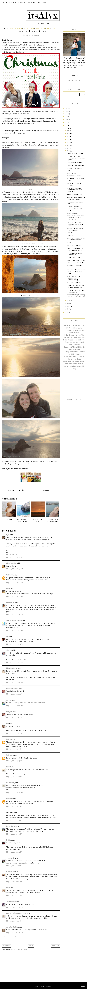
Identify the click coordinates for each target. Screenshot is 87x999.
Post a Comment (10, 937)
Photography (42, 2)
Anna (8, 636)
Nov (68, 133)
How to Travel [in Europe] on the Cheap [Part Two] (76, 261)
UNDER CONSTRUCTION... (75, 194)
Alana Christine (11, 563)
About (5, 2)
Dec (68, 131)
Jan (68, 309)
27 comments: (45, 490)
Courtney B (10, 858)
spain (48, 28)
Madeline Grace (11, 668)
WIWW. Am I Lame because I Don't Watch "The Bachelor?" (75, 217)
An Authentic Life (12, 927)
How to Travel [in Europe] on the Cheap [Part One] (76, 295)
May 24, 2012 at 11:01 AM (14, 630)
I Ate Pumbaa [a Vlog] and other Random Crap (75, 286)
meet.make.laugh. (12, 688)
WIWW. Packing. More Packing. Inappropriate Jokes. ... (76, 158)
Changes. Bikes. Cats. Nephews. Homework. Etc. (75, 224)
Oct (68, 136)
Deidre (8, 840)
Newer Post (6, 946)
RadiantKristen (11, 826)
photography (40, 28)
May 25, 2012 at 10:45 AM (14, 907)
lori (7, 723)
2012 (66, 128)
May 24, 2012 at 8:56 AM (14, 557)
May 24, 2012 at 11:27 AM (14, 662)
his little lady (10, 783)
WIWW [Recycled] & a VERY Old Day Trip (75, 291)
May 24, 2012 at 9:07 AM (14, 583)
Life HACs (21, 2)
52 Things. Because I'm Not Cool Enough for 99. (76, 239)
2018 (66, 111)
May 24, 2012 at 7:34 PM (14, 820)
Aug (68, 142)
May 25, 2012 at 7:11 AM (14, 895)
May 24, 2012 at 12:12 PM (14, 694)
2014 (66, 122)
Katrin (8, 589)
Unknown (9, 575)
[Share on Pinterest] (22, 490)
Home (31, 946)
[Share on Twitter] (19, 490)
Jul (68, 145)
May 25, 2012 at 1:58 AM (14, 882)
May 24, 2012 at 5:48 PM (14, 792)
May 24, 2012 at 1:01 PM (14, 717)
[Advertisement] (19, 968)
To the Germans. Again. (75, 153)
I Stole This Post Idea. (74, 162)
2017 (66, 114)
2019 (66, 108)
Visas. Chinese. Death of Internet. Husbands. (75, 249)
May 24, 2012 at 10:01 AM (14, 614)
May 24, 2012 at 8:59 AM (14, 569)
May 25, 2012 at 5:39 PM (14, 921)
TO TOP (83, 987)
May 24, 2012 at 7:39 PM (14, 834)
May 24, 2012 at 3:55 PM (14, 761)
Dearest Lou (10, 872)
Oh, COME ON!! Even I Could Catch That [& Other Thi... (76, 271)
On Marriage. (71, 173)
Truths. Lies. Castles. (74, 257)
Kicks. (69, 242)
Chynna (9, 650)
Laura (8, 888)
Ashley (8, 700)
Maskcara (31, 2)
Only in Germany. (73, 213)
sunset (54, 28)
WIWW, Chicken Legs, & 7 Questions (75, 254)
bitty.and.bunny (11, 554)
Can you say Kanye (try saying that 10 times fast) (75, 208)
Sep (68, 139)
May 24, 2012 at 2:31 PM (14, 749)
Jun (68, 148)
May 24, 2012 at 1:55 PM (14, 733)
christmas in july (16, 28)
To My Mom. (70, 235)
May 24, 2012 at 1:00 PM (14, 706)
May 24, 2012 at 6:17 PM (14, 806)
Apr (68, 300)
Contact (12, 2)
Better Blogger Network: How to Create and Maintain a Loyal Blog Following (74, 342)
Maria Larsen (10, 602)
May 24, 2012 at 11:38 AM (14, 682)
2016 (66, 117)
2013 (66, 125)
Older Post (55, 946)
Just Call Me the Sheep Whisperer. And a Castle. (75, 230)
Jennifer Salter (11, 901)
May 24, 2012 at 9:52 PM (14, 852)
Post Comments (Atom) (19, 949)
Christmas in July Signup (75, 165)
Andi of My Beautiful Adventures (17, 913)
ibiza (32, 28)
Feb (68, 306)
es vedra (26, 28)
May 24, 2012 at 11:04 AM (14, 644)
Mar (68, 303)
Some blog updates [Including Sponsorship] (73, 278)
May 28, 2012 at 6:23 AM (14, 933)
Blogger (78, 399)
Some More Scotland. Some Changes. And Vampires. (74, 189)
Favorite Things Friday (75, 176)
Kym (7, 535)
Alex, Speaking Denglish (14, 620)
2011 (66, 312)
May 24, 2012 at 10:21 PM (14, 866)
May (68, 151)
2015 (66, 119)
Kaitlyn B (9, 712)
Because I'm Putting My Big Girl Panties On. (76, 198)
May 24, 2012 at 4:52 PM (14, 777)
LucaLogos (48, 986)
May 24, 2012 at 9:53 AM (14, 596)
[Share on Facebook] (15, 490)
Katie (8, 767)
